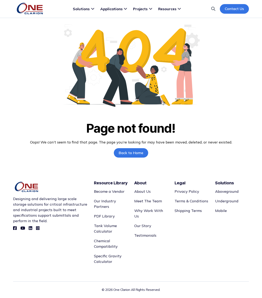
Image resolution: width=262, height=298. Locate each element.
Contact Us (234, 8)
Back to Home (131, 152)
